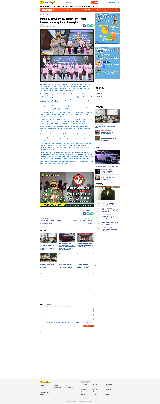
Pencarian (95, 2)
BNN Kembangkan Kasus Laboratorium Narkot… (107, 132)
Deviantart (109, 390)
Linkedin (97, 390)
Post (98, 99)
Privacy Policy (57, 388)
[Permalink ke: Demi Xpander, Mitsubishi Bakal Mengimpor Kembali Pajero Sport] (107, 157)
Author (99, 96)
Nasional (104, 221)
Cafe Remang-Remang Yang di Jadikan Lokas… (110, 210)
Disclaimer (69, 388)
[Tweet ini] (88, 25)
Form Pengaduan (71, 390)
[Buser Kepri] (48, 3)
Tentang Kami (44, 390)
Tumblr (84, 387)
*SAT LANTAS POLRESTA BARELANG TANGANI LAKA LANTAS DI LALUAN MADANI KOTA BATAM (51, 221)
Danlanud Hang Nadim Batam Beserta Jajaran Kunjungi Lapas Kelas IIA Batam (85, 245)
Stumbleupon (98, 387)
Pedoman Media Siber (45, 393)
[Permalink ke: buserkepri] (42, 26)
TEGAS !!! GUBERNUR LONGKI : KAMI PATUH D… (109, 229)
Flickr (96, 395)
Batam (96, 124)
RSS (108, 395)
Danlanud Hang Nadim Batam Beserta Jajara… (108, 139)
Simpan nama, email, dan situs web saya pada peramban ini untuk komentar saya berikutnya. (67, 322)
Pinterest (109, 385)
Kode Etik (56, 385)
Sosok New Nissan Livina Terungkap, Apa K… (107, 171)
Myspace (84, 392)
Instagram (84, 390)
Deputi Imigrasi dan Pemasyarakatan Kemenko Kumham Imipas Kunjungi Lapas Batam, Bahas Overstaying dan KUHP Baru (48, 247)
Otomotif (97, 165)
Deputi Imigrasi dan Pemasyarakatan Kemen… (105, 126)
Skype (96, 392)
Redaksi (42, 388)
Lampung (104, 202)
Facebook (84, 385)
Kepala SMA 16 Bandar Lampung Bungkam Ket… (108, 204)
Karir (67, 385)
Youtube (109, 392)
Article (99, 94)
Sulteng (104, 227)
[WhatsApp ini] (92, 25)
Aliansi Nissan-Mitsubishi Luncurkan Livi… (107, 178)
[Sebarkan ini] (84, 25)
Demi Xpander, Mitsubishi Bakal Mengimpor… (107, 166)
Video (99, 102)
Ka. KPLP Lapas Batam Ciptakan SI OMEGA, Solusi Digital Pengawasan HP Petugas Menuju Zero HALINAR (85, 265)
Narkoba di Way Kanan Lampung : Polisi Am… (108, 216)
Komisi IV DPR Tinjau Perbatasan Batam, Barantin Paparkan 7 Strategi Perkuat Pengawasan (47, 265)
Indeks (42, 385)
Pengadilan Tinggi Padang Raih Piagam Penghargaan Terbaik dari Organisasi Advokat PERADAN (81, 221)
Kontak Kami (56, 390)
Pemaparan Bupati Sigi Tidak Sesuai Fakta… (110, 223)
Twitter (96, 385)
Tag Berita (100, 91)
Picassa (84, 395)
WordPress (110, 387)
